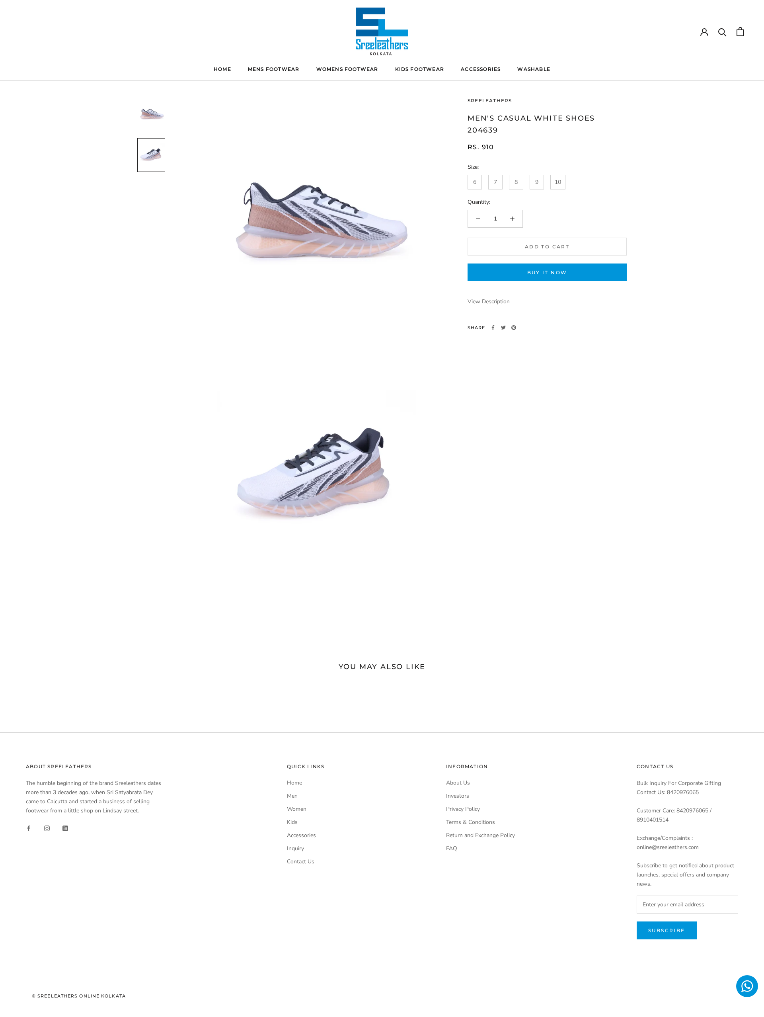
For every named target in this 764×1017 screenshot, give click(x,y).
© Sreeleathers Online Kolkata (79, 996)
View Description (489, 301)
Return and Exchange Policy (480, 835)
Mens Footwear (274, 69)
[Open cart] (740, 31)
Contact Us (300, 861)
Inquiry (295, 848)
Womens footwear (347, 69)
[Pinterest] (513, 327)
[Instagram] (47, 827)
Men (292, 796)
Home (222, 69)
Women (296, 809)
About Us (458, 783)
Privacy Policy (463, 809)
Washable (533, 69)
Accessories (481, 69)
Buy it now (547, 272)
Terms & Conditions (470, 822)
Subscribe (666, 930)
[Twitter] (503, 327)
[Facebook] (493, 327)
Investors (457, 796)
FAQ (451, 848)
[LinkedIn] (65, 827)
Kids (292, 822)
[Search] (722, 31)
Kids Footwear (419, 69)
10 (558, 182)
